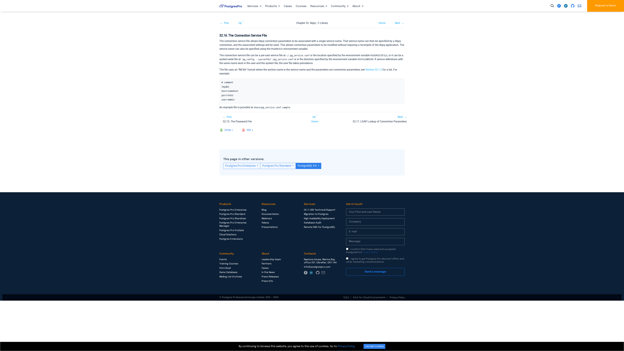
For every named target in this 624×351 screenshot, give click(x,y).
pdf (249, 130)
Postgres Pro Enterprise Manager (233, 224)
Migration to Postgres (316, 214)
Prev (226, 23)
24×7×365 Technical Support (319, 210)
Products (271, 6)
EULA (346, 297)
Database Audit (312, 223)
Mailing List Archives (230, 277)
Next (397, 23)
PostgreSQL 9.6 (307, 165)
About (356, 6)
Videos (265, 223)
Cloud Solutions (227, 235)
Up (240, 23)
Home (382, 23)
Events (223, 259)
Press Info (267, 281)
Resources (317, 6)
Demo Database (228, 272)
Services (253, 6)
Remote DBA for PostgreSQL (319, 227)
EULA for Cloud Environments (369, 297)
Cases (288, 6)
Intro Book (225, 268)
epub (228, 130)
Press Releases (270, 277)
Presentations (270, 227)
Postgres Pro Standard (277, 165)
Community (338, 6)
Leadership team (271, 259)
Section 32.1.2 (373, 69)
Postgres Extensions (231, 239)
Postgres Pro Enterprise (240, 165)
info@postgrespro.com (317, 267)
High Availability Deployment (319, 218)
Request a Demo (605, 5)
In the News (268, 272)
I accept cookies (374, 346)
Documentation (270, 214)
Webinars (267, 218)
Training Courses (228, 264)
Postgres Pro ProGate (231, 230)
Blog (264, 210)
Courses (301, 6)
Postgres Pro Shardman (232, 218)
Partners (267, 264)
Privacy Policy (369, 252)
